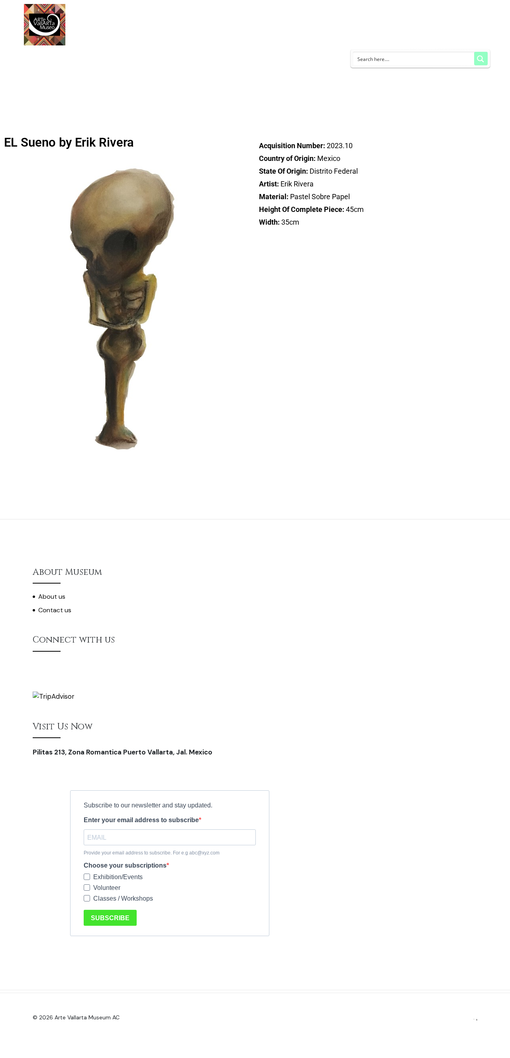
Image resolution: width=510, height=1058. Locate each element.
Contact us (54, 610)
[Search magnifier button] (481, 58)
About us (51, 596)
